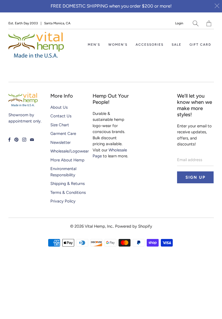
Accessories (150, 44)
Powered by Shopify (133, 226)
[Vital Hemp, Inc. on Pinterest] (16, 140)
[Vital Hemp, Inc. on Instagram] (24, 140)
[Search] (195, 23)
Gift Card (200, 44)
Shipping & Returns (67, 183)
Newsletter (60, 142)
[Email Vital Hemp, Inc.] (32, 140)
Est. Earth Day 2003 (23, 23)
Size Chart (59, 124)
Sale (176, 44)
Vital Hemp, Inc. (99, 226)
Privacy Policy (63, 201)
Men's (94, 44)
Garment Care (63, 133)
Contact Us (60, 116)
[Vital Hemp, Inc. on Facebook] (9, 140)
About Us (59, 107)
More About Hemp (67, 160)
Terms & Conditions (68, 192)
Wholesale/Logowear (69, 151)
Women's (118, 44)
